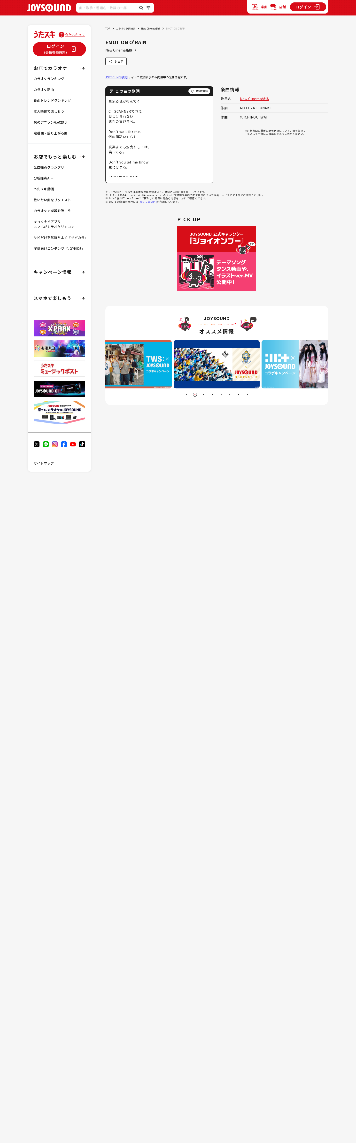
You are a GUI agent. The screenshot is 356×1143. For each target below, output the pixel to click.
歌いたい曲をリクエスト (52, 199)
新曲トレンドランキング (52, 100)
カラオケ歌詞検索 (125, 28)
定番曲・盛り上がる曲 (51, 133)
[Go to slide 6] (229, 394)
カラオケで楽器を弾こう (52, 210)
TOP (107, 28)
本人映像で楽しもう (49, 111)
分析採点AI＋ (44, 178)
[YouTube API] (148, 201)
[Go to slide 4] (212, 394)
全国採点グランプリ (49, 167)
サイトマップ (44, 463)
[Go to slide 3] (203, 394)
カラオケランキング (49, 78)
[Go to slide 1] (186, 394)
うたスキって (75, 34)
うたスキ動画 (44, 188)
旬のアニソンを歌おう (51, 122)
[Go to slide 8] (247, 394)
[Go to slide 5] (221, 394)
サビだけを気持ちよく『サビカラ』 (61, 237)
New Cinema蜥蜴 (150, 28)
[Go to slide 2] (194, 394)
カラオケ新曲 (44, 89)
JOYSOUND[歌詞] (116, 77)
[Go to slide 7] (238, 394)
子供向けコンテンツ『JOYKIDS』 (59, 248)
